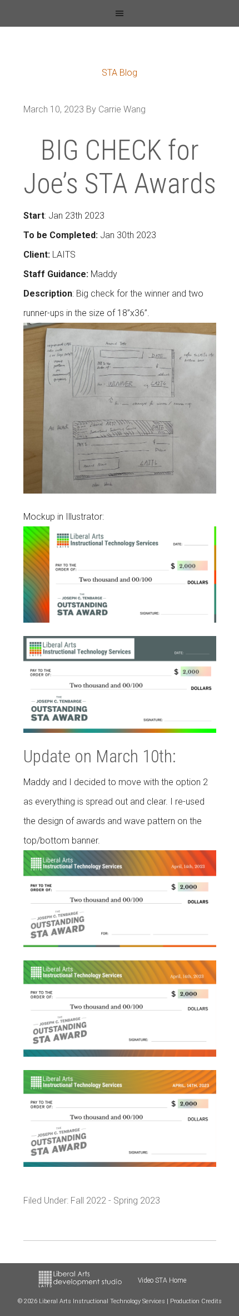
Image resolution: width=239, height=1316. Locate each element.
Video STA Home (162, 1280)
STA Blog (119, 72)
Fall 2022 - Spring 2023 (115, 1200)
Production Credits (196, 1301)
